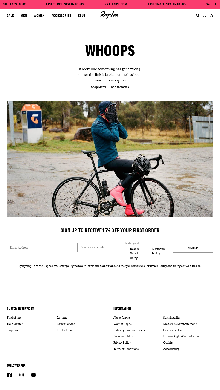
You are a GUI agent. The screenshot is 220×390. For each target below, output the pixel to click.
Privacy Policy (157, 265)
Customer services (20, 308)
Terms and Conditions (100, 265)
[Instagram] (21, 375)
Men (24, 15)
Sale (10, 15)
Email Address (19, 247)
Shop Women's (119, 87)
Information (122, 308)
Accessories (61, 15)
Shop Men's (98, 87)
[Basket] (210, 15)
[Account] (204, 15)
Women (39, 15)
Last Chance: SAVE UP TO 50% (65, 4)
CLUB (82, 15)
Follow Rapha (16, 365)
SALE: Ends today (14, 4)
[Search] (196, 15)
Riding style (132, 242)
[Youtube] (33, 375)
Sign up (193, 248)
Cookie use (193, 265)
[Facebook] (9, 375)
